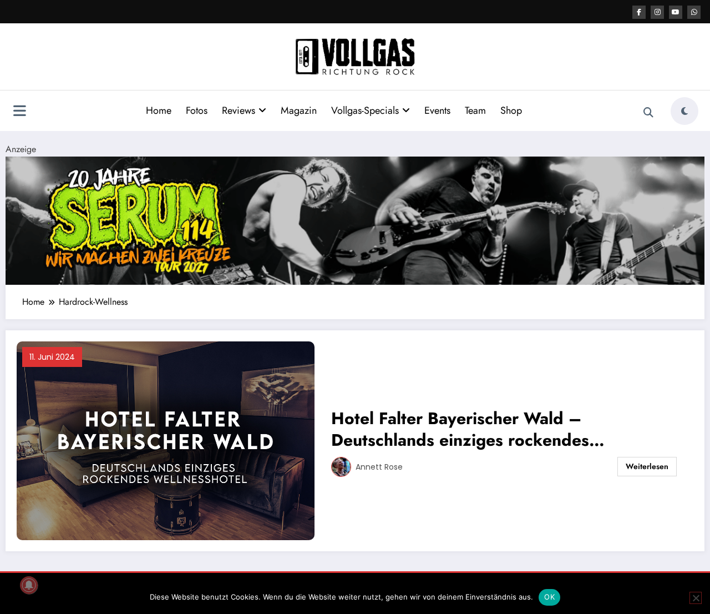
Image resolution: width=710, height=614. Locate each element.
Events (437, 110)
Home (158, 110)
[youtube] (675, 12)
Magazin (299, 110)
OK (549, 596)
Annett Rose (379, 466)
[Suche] (648, 113)
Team (475, 110)
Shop (511, 110)
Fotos (196, 110)
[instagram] (657, 12)
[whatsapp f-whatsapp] (694, 12)
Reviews (238, 110)
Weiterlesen (647, 466)
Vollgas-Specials (365, 110)
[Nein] (695, 598)
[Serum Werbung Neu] (355, 219)
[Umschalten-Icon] (19, 112)
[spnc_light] (684, 111)
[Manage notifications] (29, 585)
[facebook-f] (639, 12)
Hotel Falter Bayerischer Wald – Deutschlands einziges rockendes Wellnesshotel (460, 429)
